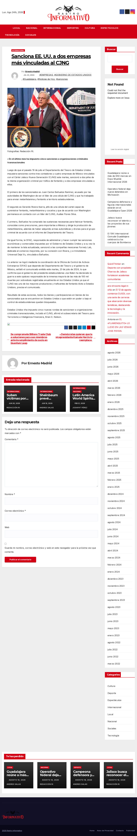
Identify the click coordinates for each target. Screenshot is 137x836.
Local (16, 28)
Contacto (120, 830)
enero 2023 (113, 635)
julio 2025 (112, 444)
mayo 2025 (113, 458)
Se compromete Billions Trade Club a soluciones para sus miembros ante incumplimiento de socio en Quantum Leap (31, 338)
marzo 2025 (114, 472)
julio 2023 (112, 614)
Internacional (52, 28)
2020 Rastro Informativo (12, 830)
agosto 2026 (114, 352)
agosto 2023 (114, 607)
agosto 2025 (114, 437)
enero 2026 (114, 402)
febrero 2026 (114, 395)
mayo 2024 (113, 543)
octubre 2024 (115, 508)
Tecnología (12, 35)
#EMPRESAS (46, 75)
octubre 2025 (114, 423)
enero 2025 (113, 487)
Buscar (111, 49)
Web (7, 527)
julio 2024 (113, 529)
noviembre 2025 (116, 416)
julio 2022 (112, 649)
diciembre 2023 (115, 578)
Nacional (31, 28)
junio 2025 (113, 451)
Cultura (90, 28)
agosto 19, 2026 (17, 780)
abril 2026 (113, 381)
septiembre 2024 (116, 515)
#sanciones (62, 79)
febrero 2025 (114, 479)
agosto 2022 (114, 642)
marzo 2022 (114, 663)
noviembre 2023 (116, 586)
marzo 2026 (114, 388)
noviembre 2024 (116, 501)
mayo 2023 (113, 628)
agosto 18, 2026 (84, 780)
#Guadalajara (29, 79)
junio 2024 (113, 536)
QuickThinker (114, 264)
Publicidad (130, 830)
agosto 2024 (114, 522)
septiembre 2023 (116, 600)
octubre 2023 (114, 593)
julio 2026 (113, 359)
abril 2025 (113, 465)
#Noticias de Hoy (46, 79)
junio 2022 (113, 656)
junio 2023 (113, 621)
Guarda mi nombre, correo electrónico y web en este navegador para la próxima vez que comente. (50, 550)
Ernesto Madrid (32, 71)
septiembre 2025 (116, 430)
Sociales (30, 35)
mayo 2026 (113, 373)
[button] (134, 31)
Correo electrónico (15, 510)
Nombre (10, 494)
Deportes (73, 28)
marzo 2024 (114, 557)
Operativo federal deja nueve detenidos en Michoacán (119, 192)
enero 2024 (114, 571)
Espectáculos (109, 28)
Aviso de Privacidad (105, 830)
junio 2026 (113, 366)
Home (92, 830)
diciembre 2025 (115, 409)
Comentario (11, 439)
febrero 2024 (114, 564)
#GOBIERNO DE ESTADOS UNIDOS (72, 75)
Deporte (112, 693)
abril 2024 (113, 550)
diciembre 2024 (116, 494)
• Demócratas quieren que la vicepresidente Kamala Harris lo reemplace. (74, 337)
